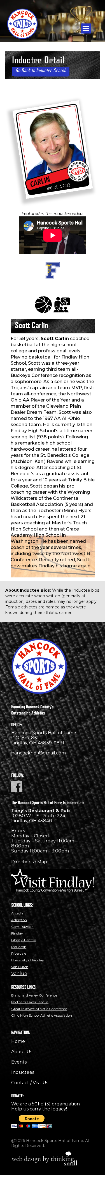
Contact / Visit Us (29, 1082)
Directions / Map (29, 861)
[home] (25, 21)
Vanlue (19, 973)
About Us (21, 1051)
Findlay (17, 933)
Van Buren (19, 967)
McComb (18, 947)
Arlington (19, 920)
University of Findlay (27, 960)
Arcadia (17, 913)
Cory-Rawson (22, 926)
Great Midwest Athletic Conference (39, 1009)
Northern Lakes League (29, 1002)
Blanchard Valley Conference (34, 995)
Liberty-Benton (23, 940)
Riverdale (18, 953)
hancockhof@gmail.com (38, 753)
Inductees (22, 1072)
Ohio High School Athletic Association (41, 1015)
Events (19, 1062)
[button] (86, 28)
